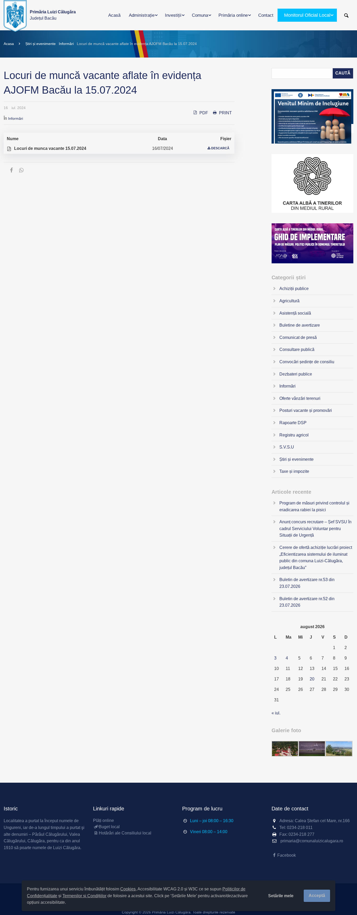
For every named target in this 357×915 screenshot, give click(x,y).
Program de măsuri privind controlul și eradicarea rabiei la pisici (314, 506)
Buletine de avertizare (299, 325)
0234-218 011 (300, 827)
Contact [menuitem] (265, 15)
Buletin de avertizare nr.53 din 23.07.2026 (307, 583)
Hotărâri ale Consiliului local (125, 833)
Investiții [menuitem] (173, 15)
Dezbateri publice (295, 374)
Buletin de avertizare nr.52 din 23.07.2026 (307, 602)
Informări (66, 44)
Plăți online (103, 820)
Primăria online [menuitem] (233, 15)
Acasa (9, 44)
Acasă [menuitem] (114, 15)
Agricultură (289, 301)
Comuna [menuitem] (200, 15)
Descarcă (220, 148)
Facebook (286, 855)
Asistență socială (295, 313)
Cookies (128, 889)
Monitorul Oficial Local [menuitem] (307, 15)
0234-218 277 (301, 834)
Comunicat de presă (298, 337)
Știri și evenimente (40, 44)
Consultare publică (296, 349)
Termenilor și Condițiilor (84, 896)
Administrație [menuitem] (141, 15)
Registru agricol (294, 435)
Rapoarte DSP (293, 422)
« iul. (276, 713)
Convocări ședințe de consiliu (306, 362)
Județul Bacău (53, 15)
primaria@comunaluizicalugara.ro (311, 841)
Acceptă (317, 895)
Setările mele (280, 896)
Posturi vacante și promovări (305, 410)
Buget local (109, 827)
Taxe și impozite (294, 471)
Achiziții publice (294, 288)
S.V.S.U (286, 447)
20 (312, 679)
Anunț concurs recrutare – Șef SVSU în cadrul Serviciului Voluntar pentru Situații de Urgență (315, 528)
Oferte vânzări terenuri (299, 398)
